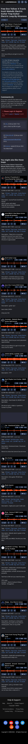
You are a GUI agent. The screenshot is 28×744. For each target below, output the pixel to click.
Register (17, 114)
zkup (7, 516)
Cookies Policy (9, 711)
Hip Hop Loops (15, 499)
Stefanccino (9, 181)
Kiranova (8, 28)
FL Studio (22, 42)
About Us (9, 703)
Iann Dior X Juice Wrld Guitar (14, 285)
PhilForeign (9, 217)
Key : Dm (16, 42)
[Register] (22, 2)
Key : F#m (16, 231)
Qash (7, 427)
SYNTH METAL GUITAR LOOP (14, 354)
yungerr (8, 667)
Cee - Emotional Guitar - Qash (14, 425)
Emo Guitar (8, 458)
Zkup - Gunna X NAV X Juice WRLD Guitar (14, 513)
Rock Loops (14, 616)
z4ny (6, 124)
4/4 (7, 42)
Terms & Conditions (8, 709)
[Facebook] (5, 723)
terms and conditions (8, 69)
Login (4, 34)
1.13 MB (15, 501)
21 (25, 181)
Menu (4, 20)
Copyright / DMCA (14, 705)
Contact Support (19, 703)
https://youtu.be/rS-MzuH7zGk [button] (12, 139)
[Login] (19, 2)
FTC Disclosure (19, 711)
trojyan (8, 287)
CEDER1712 (9, 260)
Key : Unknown (18, 195)
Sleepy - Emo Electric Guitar (14, 602)
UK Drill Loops (15, 439)
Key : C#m (17, 397)
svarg (7, 383)
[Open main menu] (2, 2)
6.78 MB (11, 337)
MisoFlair (8, 487)
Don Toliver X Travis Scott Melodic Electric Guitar (13, 25)
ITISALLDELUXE (9, 135)
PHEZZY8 (8, 356)
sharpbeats (9, 604)
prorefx (8, 550)
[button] (25, 2)
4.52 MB (11, 370)
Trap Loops (14, 40)
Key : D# (16, 565)
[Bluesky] (17, 723)
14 (25, 287)
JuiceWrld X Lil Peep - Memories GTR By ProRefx (15, 548)
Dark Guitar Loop (10, 258)
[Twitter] (22, 723)
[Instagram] (17, 727)
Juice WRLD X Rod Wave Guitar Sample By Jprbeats (15, 214)
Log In (11, 114)
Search (24, 20)
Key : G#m (17, 652)
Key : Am (16, 274)
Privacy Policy (20, 709)
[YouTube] (11, 723)
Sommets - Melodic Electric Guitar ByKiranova (13, 320)
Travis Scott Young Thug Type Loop (14, 635)
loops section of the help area (10, 79)
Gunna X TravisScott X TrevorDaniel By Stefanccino (14, 178)
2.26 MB (11, 42)
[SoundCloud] (11, 727)
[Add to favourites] (11, 34)
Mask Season (9, 485)
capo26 (8, 638)
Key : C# (16, 370)
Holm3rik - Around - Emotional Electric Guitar (15, 665)
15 (25, 259)
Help (3, 703)
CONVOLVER (9, 460)
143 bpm (7, 40)
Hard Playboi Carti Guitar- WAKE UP (15, 380)
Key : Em (16, 337)
